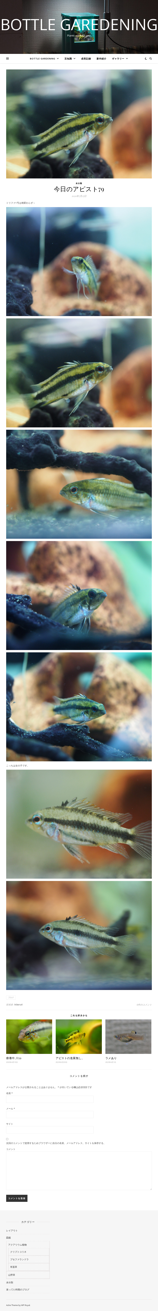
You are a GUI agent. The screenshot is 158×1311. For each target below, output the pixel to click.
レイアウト (12, 1230)
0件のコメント (144, 1004)
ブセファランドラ (19, 1259)
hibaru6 (18, 1004)
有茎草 (13, 1266)
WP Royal (25, 1305)
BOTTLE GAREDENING (79, 24)
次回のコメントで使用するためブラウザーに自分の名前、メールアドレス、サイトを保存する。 (56, 1143)
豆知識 (68, 58)
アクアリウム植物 (17, 1244)
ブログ (11, 997)
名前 (9, 1093)
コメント (10, 1149)
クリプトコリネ (18, 1251)
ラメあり (111, 1058)
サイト (9, 1123)
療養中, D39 (13, 1058)
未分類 (79, 183)
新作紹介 (101, 58)
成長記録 (86, 58)
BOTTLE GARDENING (42, 58)
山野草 (11, 1274)
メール (10, 1108)
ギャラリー (118, 58)
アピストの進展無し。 (70, 1058)
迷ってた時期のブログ (17, 1289)
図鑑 (8, 1237)
